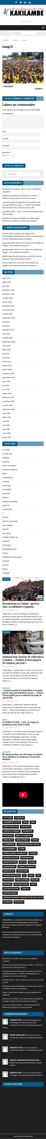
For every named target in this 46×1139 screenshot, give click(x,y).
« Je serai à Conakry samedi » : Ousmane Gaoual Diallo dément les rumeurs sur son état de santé (21, 1006)
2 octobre (8, 818)
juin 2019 (5, 385)
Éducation (19, 902)
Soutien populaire (11, 888)
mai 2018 (5, 425)
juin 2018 (5, 421)
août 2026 (6, 278)
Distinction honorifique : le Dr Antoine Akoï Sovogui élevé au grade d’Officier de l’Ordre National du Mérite (22, 999)
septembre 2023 (8, 318)
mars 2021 (6, 333)
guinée (21, 849)
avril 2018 (6, 429)
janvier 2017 (6, 437)
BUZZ (4, 473)
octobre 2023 (7, 314)
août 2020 (6, 345)
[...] (16, 624)
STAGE (4, 569)
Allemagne (19, 818)
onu (38, 875)
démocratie (8, 840)
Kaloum (32, 862)
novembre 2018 (8, 401)
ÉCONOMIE (6, 489)
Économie (7, 902)
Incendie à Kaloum (11, 858)
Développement (22, 840)
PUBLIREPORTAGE (9, 549)
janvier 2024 (7, 302)
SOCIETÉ (5, 561)
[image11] (23, 82)
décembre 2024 (8, 290)
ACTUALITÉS (7, 453)
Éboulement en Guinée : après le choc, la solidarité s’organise (20, 605)
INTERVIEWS (7, 509)
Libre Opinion (7, 525)
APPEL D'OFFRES (9, 465)
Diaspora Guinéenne (11, 831)
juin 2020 (5, 353)
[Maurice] (5, 1076)
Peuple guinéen (22, 880)
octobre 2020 (7, 337)
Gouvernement (10, 849)
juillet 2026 (6, 282)
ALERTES (5, 461)
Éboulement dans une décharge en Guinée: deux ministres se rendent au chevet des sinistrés (20, 219)
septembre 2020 (8, 341)
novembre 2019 (8, 373)
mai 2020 (6, 357)
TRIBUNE (5, 573)
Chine (25, 822)
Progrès (35, 880)
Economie (6, 493)
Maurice (5, 262)
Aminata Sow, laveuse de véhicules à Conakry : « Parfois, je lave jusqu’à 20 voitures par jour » (20, 197)
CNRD (33, 822)
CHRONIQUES (7, 477)
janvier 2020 (7, 369)
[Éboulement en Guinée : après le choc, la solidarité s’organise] (23, 589)
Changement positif (12, 822)
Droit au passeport (24, 835)
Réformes (7, 884)
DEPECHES (6, 485)
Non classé (6, 533)
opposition (8, 880)
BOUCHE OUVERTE (9, 469)
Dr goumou (8, 835)
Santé (33, 884)
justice (23, 862)
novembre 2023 (8, 310)
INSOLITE (6, 505)
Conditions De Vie (11, 826)
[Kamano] (5, 1023)
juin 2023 (5, 322)
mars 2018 (6, 433)
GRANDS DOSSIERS (9, 501)
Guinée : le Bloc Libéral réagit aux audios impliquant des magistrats (21, 993)
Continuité (25, 826)
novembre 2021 (8, 329)
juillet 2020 (6, 349)
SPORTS (5, 565)
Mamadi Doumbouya (27, 866)
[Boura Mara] (5, 1038)
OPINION (5, 541)
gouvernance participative (29, 844)
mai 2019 (5, 389)
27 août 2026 (9, 610)
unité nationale (10, 893)
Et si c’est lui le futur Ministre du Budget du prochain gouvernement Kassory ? (20, 264)
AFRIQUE (5, 457)
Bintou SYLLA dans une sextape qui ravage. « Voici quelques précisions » (22, 244)
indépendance (27, 858)
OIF (24, 875)
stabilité (25, 888)
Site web (5, 145)
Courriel (5, 138)
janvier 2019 (6, 393)
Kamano (5, 233)
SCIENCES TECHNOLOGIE (12, 557)
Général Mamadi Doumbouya (15, 853)
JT (3, 513)
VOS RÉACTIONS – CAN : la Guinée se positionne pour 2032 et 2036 (20, 723)
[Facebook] (16, 2)
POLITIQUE (6, 545)
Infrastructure (10, 862)
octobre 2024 (7, 298)
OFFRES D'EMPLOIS (10, 537)
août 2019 (6, 381)
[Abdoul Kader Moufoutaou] (5, 1063)
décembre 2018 (8, 397)
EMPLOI (5, 497)
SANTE (5, 553)
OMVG (31, 875)
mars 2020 (6, 361)
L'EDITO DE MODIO (10, 521)
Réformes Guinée (21, 884)
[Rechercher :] (23, 33)
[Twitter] (21, 2)
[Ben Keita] (5, 1050)
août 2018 (6, 413)
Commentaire (7, 113)
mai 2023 (5, 326)
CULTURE (5, 481)
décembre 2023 (8, 306)
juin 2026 (5, 286)
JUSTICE (5, 517)
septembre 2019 (8, 377)
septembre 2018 (8, 409)
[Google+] (25, 2)
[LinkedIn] (30, 2)
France (35, 840)
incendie (33, 853)
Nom (4, 131)
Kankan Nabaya (9, 866)
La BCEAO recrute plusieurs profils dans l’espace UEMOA (21, 257)
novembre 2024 (8, 294)
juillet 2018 (6, 417)
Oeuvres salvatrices (12, 875)
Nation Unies (22, 871)
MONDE (5, 529)
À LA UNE (6, 449)
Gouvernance (9, 844)
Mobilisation (9, 871)
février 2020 (7, 365)
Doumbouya (27, 831)
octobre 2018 (7, 405)
